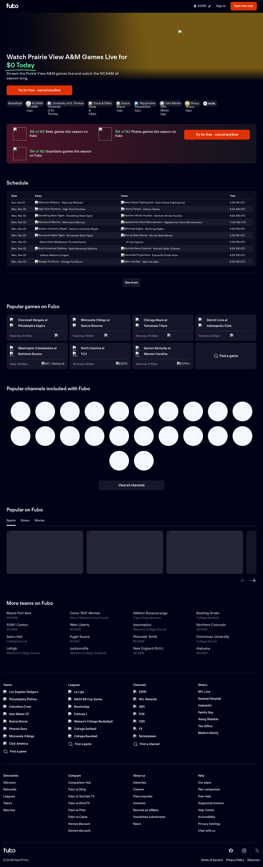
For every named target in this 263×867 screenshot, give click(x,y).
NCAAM (37, 103)
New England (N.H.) (148, 648)
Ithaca (195, 103)
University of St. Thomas (68, 103)
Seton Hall (15, 637)
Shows (25, 520)
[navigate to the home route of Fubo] (12, 6)
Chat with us (206, 830)
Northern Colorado (211, 625)
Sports (11, 520)
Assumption (142, 625)
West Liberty (79, 625)
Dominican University (212, 637)
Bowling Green (207, 613)
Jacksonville (79, 648)
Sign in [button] (221, 6)
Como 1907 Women (85, 613)
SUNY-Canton (17, 625)
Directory (253, 860)
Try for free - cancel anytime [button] (39, 90)
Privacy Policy (235, 860)
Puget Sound (80, 637)
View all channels (131, 485)
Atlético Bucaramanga (150, 613)
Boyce (126, 103)
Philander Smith (145, 637)
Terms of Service (212, 860)
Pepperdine (147, 103)
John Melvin (173, 103)
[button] (243, 580)
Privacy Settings (209, 824)
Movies (40, 520)
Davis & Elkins (103, 103)
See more (131, 282)
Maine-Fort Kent (19, 613)
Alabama (203, 648)
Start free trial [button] (243, 6)
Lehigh (12, 648)
